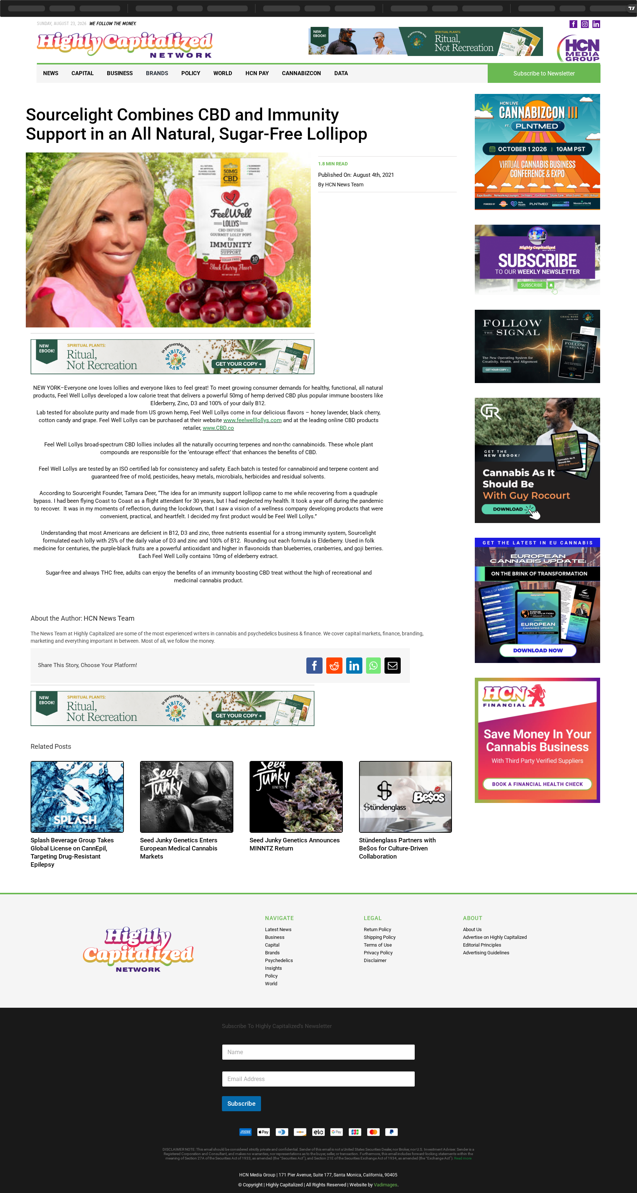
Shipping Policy (380, 937)
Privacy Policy (378, 952)
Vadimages (385, 1184)
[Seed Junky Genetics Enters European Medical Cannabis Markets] (187, 797)
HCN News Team (344, 184)
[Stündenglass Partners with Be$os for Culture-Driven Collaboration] (406, 797)
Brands (272, 952)
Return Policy (377, 929)
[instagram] (585, 24)
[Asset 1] (125, 34)
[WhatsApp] (373, 666)
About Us (472, 929)
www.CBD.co (218, 428)
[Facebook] (314, 666)
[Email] (393, 666)
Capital (272, 945)
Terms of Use (378, 945)
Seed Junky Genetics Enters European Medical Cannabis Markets (178, 848)
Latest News (278, 929)
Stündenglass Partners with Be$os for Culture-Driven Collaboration (397, 848)
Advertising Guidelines (486, 952)
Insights (273, 968)
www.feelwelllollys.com (252, 420)
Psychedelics (279, 960)
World (271, 983)
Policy (271, 976)
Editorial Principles (482, 945)
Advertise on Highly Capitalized (495, 937)
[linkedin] (596, 24)
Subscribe (241, 1103)
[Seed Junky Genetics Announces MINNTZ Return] (296, 797)
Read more (462, 1158)
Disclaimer (375, 960)
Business (275, 937)
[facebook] (573, 24)
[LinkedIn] (354, 666)
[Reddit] (334, 666)
